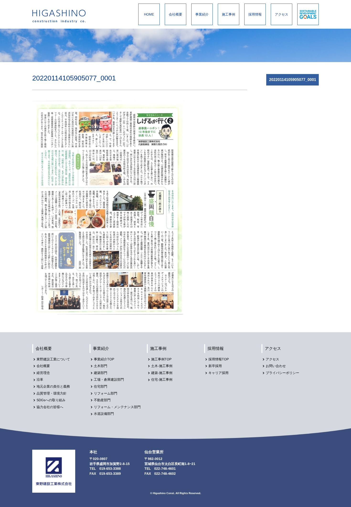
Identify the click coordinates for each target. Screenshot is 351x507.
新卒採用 (215, 366)
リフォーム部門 (105, 393)
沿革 (40, 379)
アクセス (281, 14)
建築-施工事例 (161, 373)
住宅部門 (100, 386)
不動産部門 (102, 400)
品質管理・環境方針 (52, 393)
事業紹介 (202, 14)
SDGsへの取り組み (51, 400)
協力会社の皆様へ (50, 407)
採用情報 (255, 14)
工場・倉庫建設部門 (109, 379)
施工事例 (228, 14)
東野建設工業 (63, 16)
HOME (149, 14)
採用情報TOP (218, 359)
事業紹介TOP (104, 359)
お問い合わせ (276, 366)
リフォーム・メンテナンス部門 (117, 407)
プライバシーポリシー (282, 373)
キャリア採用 (218, 373)
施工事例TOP (161, 359)
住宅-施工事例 (161, 379)
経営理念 (43, 373)
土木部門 (100, 366)
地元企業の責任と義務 (53, 386)
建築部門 (100, 373)
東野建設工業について (53, 359)
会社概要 (175, 14)
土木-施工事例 (161, 366)
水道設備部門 (104, 414)
